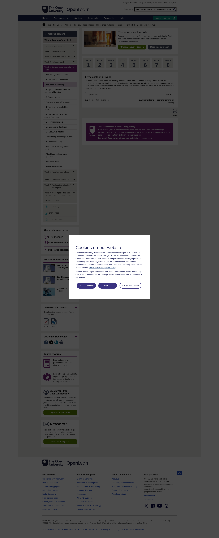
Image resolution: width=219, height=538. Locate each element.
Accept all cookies (86, 286)
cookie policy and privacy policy (102, 268)
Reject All (108, 286)
